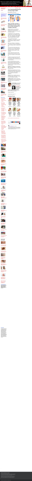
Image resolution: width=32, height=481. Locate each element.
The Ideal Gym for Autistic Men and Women (3, 113)
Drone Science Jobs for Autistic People (3, 230)
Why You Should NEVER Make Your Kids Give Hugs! (4, 211)
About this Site (3, 280)
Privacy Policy (3, 281)
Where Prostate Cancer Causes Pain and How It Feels (4, 19)
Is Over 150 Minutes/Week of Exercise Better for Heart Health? (3, 127)
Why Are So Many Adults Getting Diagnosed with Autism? (4, 197)
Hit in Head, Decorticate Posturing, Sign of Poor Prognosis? (3, 104)
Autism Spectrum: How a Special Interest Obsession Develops (3, 184)
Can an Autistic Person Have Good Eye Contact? (3, 164)
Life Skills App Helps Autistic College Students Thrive (3, 224)
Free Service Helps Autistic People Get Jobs (3, 217)
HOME (2, 10)
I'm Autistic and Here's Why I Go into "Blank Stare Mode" (3, 178)
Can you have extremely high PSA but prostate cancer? (4, 25)
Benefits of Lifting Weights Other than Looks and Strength (3, 118)
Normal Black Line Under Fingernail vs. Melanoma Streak (3, 278)
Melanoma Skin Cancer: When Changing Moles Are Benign (4, 271)
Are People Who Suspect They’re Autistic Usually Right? (4, 204)
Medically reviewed (10, 13)
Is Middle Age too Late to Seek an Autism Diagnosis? (3, 191)
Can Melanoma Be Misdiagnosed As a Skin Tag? (3, 258)
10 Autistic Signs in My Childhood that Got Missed (3, 152)
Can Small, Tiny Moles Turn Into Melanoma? (3, 245)
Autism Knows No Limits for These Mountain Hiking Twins (4, 236)
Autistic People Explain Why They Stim (3, 158)
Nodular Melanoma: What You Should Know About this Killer (3, 264)
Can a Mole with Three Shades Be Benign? (3, 251)
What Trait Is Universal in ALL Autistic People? (3, 171)
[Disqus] (14, 133)
